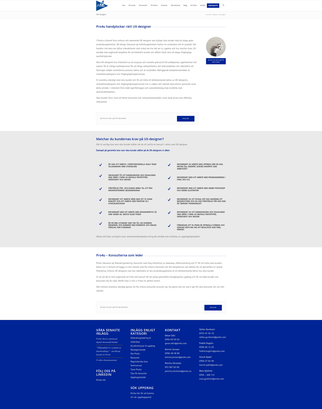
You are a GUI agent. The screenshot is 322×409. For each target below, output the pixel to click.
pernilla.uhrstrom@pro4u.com (179, 371)
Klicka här (101, 380)
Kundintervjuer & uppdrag (143, 346)
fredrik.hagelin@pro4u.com (212, 351)
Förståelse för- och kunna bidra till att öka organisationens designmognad (130, 189)
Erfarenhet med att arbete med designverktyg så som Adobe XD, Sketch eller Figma (132, 213)
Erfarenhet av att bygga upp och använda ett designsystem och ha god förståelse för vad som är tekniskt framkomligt (201, 201)
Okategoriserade (138, 350)
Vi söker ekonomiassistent (106, 360)
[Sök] (223, 5)
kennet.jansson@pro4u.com (178, 357)
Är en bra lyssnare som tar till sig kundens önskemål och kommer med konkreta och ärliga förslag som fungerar (132, 225)
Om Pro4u (135, 354)
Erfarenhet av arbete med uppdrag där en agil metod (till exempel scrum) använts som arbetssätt (200, 167)
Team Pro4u (136, 370)
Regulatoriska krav (139, 362)
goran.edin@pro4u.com (176, 343)
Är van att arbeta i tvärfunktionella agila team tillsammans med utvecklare (132, 166)
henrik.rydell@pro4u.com (211, 365)
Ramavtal (135, 358)
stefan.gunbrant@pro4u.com (212, 337)
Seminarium (136, 366)
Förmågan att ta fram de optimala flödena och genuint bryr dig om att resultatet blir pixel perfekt (201, 227)
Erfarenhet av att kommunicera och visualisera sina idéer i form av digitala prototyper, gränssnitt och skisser (201, 214)
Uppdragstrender (138, 377)
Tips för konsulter (139, 374)
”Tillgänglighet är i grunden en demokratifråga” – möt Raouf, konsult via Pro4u (108, 351)
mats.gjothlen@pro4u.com (211, 379)
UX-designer (101, 15)
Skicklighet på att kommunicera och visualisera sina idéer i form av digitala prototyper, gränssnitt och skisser (132, 177)
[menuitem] (123, 5)
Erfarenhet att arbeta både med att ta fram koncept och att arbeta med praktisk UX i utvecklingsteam (130, 201)
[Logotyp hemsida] (108, 5)
